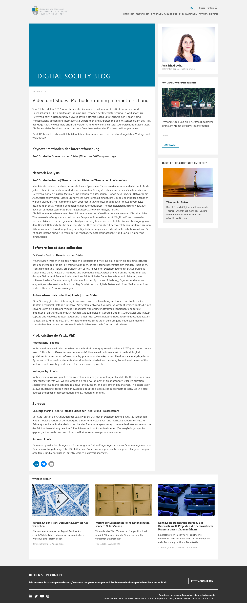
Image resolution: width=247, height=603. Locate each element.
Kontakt (210, 8)
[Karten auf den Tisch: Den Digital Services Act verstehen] (60, 499)
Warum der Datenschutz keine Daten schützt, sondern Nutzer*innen (122, 524)
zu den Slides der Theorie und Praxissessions (100, 180)
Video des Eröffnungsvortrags (98, 156)
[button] (36, 464)
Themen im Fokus (177, 202)
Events (203, 14)
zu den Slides (70, 156)
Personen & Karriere (164, 14)
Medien (213, 14)
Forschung (142, 14)
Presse (202, 8)
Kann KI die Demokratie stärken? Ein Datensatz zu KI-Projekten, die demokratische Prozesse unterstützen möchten (186, 526)
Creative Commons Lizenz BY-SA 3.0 (199, 598)
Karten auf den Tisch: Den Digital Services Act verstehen (60, 524)
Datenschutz (188, 595)
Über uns (128, 14)
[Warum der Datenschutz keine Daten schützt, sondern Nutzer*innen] (123, 499)
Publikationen (188, 14)
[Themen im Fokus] (188, 182)
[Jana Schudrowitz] (188, 44)
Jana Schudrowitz (172, 65)
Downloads (164, 595)
